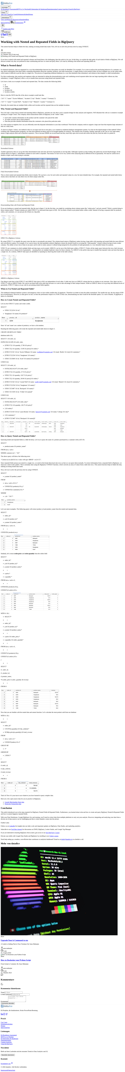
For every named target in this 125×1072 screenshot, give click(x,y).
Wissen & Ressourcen (13, 19)
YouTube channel (16, 829)
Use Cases (13, 14)
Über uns (4, 19)
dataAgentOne (5, 23)
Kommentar (4, 1001)
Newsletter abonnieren (8, 1055)
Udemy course (53, 836)
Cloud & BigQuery (74, 9)
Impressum (4, 1070)
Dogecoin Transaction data (13, 804)
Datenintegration (52, 9)
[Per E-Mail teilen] (6, 35)
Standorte (23, 19)
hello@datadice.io (66, 839)
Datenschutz (11, 1070)
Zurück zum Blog (8, 29)
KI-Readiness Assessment (9, 9)
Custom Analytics (62, 9)
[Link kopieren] (10, 34)
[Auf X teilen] (2, 35)
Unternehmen (5, 17)
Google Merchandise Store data (14, 802)
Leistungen (5, 7)
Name (2, 992)
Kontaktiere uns (6, 1063)
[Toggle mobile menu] (3, 25)
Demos (31, 14)
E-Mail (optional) (6, 994)
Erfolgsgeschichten (23, 14)
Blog (27, 19)
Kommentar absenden (8, 1003)
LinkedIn (12, 826)
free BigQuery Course (52, 833)
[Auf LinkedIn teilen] (4, 35)
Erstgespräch (19, 23)
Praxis (3, 12)
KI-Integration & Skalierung (38, 9)
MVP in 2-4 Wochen (23, 9)
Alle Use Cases (5, 14)
